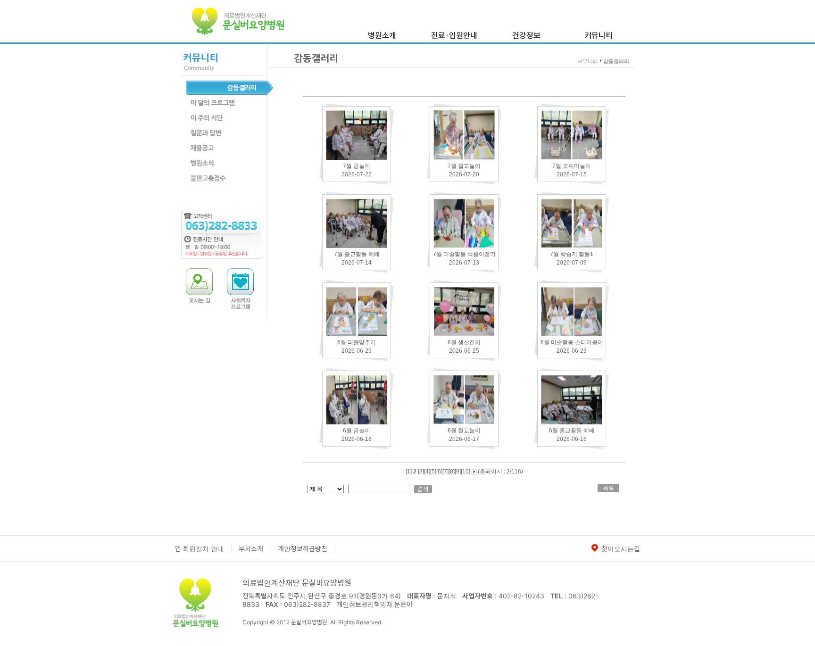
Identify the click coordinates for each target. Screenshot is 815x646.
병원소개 (382, 35)
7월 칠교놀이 (464, 166)
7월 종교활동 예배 (357, 254)
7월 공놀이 (356, 166)
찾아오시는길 (620, 549)
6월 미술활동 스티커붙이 (572, 342)
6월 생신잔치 (464, 342)
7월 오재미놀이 (571, 166)
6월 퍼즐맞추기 (356, 342)
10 (465, 471)
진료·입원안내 (454, 35)
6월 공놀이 (356, 430)
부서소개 (251, 549)
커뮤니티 (598, 35)
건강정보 (526, 35)
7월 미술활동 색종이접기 (464, 254)
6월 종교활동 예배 (572, 430)
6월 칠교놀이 (464, 430)
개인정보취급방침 (302, 549)
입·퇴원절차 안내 (199, 549)
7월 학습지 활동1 (571, 254)
